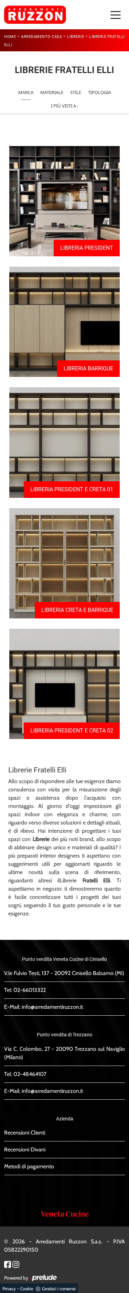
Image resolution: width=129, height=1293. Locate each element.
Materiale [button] (51, 92)
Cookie (26, 1288)
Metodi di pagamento (29, 1166)
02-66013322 (29, 990)
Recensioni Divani (24, 1149)
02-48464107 (29, 1074)
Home (10, 36)
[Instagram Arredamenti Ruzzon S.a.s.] (15, 1264)
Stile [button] (75, 92)
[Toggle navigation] (115, 14)
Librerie (75, 36)
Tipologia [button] (99, 92)
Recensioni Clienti (24, 1132)
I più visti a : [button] (64, 106)
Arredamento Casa (41, 36)
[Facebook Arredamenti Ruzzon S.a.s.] (7, 1264)
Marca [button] (25, 92)
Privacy (9, 1288)
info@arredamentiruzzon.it (52, 1007)
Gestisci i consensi (59, 1288)
